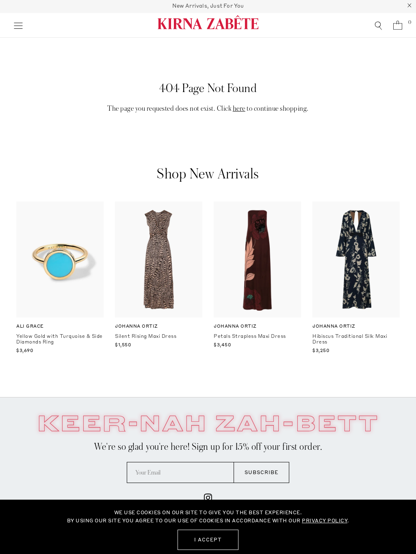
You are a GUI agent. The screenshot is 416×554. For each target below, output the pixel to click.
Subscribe (261, 472)
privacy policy (324, 520)
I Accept (208, 540)
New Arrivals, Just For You (208, 6)
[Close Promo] (409, 6)
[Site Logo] (208, 25)
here (239, 108)
